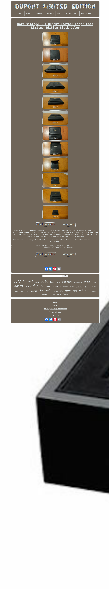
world (16, 291)
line (48, 286)
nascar (59, 294)
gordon (65, 290)
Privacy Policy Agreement (55, 309)
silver (50, 294)
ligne (28, 286)
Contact (55, 305)
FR (58, 315)
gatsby (65, 287)
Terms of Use (55, 312)
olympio (94, 291)
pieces (56, 291)
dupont (38, 286)
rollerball (57, 287)
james (65, 294)
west (58, 282)
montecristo (78, 282)
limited (28, 281)
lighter (18, 286)
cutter (22, 291)
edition (84, 290)
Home (55, 302)
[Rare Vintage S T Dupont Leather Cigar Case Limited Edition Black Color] (55, 39)
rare (75, 290)
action (37, 282)
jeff (17, 281)
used (27, 291)
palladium (79, 287)
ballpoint (67, 281)
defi (54, 294)
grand (94, 287)
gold (44, 281)
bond (52, 282)
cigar (95, 282)
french (87, 287)
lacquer (34, 290)
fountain (45, 290)
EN (53, 315)
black (87, 281)
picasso (44, 294)
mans (72, 287)
